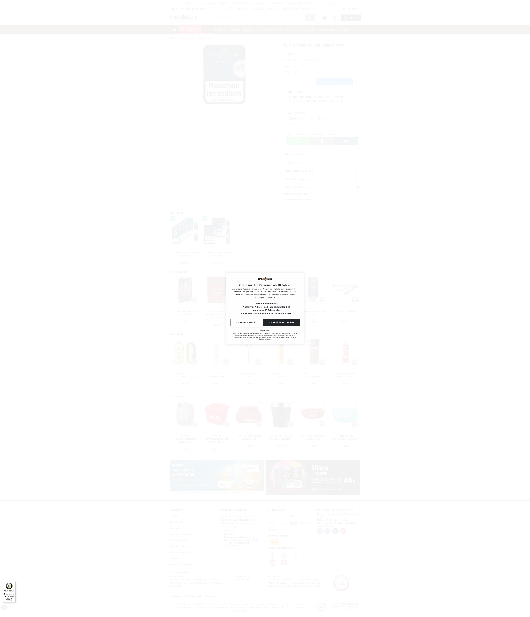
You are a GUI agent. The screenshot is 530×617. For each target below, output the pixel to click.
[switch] (9, 599)
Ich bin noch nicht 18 (246, 322)
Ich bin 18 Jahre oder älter (281, 322)
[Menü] (14, 582)
